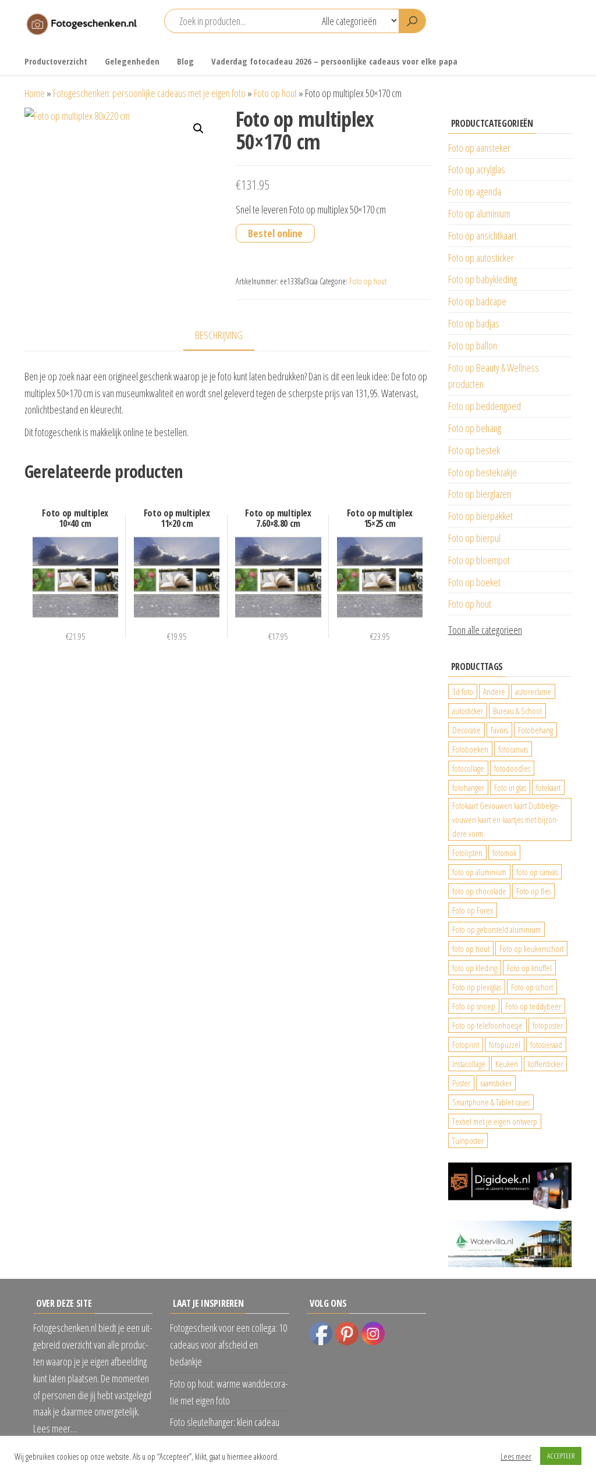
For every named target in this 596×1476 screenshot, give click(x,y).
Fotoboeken (470, 749)
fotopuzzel (504, 1044)
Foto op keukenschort (531, 948)
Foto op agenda (474, 191)
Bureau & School (517, 710)
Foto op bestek (474, 450)
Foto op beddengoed (484, 406)
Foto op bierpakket (480, 516)
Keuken (506, 1063)
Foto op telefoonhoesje (487, 1025)
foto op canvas (537, 872)
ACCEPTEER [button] (560, 1455)
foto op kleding (474, 968)
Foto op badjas (473, 323)
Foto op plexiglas (476, 987)
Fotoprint (465, 1044)
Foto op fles (533, 891)
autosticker (467, 710)
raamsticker (496, 1083)
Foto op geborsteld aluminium (496, 929)
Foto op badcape (477, 301)
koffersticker (545, 1063)
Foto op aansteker (479, 148)
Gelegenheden (132, 61)
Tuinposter (468, 1140)
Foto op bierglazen (479, 494)
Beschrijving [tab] (219, 335)
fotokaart (548, 787)
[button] (198, 128)
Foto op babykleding (482, 279)
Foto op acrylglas (476, 169)
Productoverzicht (55, 61)
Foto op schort (532, 987)
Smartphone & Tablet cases (491, 1102)
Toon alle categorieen (485, 630)
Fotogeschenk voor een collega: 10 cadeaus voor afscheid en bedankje (228, 1344)
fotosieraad (546, 1044)
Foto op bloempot (479, 560)
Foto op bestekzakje (482, 472)
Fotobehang (535, 730)
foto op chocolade (479, 891)
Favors (499, 730)
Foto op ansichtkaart (482, 236)
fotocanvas (513, 749)
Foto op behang (474, 428)
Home (34, 93)
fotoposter (548, 1025)
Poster (461, 1083)
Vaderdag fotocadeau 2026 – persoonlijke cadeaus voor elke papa (334, 61)
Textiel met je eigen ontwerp (494, 1121)
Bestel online (275, 233)
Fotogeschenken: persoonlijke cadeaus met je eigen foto (149, 93)
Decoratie (466, 730)
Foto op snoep (473, 1006)
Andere (494, 691)
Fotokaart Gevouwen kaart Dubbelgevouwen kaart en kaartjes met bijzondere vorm (506, 819)
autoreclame (533, 691)
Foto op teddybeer (533, 1006)
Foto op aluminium (479, 213)
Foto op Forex (472, 910)
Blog (185, 61)
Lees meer (516, 1456)
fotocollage (468, 768)
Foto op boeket (474, 582)
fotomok (504, 852)
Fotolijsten (467, 852)
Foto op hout (275, 93)
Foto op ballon (472, 345)
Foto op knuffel (529, 968)
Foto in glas (510, 787)
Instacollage (468, 1063)
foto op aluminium (479, 872)
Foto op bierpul (474, 538)
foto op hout (470, 948)
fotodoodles (512, 768)
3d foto (462, 691)
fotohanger (468, 787)
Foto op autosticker (481, 258)
